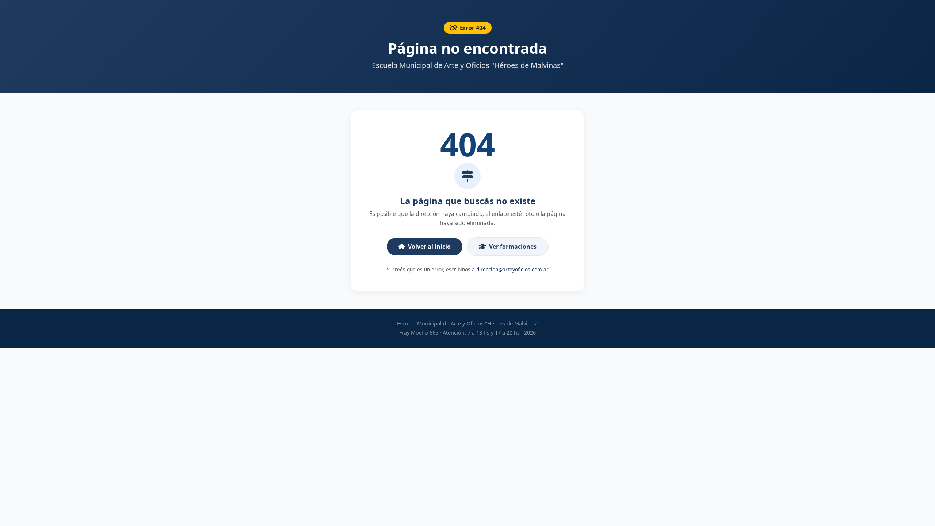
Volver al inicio (429, 247)
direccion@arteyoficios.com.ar (512, 269)
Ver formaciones (513, 247)
